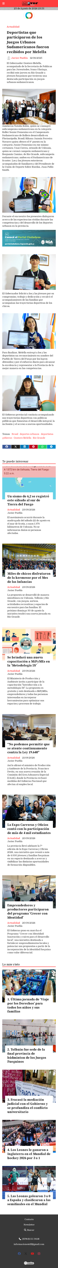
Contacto (29, 1219)
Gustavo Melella (22, 438)
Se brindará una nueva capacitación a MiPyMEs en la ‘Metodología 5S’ (28, 662)
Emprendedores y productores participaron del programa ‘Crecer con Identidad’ (28, 911)
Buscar (30, 1230)
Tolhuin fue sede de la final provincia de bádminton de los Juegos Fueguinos (26, 1056)
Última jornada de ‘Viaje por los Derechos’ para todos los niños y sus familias (28, 1005)
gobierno (7, 438)
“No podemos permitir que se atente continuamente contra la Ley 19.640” (28, 748)
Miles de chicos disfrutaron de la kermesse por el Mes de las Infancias (29, 578)
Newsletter (29, 1224)
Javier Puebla (19, 58)
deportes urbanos (29, 434)
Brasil (15, 434)
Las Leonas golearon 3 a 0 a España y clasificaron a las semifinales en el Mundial (29, 1200)
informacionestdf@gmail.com (29, 1244)
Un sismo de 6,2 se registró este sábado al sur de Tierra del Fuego (28, 500)
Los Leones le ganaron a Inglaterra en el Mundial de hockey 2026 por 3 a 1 (28, 1154)
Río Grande (39, 438)
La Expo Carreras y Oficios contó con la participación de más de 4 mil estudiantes (29, 829)
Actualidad (13, 27)
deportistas (47, 434)
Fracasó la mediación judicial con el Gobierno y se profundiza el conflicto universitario (27, 1106)
